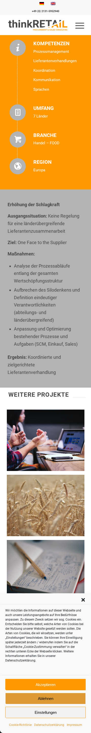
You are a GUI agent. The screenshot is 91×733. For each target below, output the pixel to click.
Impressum (74, 725)
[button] (83, 599)
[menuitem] (77, 25)
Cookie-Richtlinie (20, 725)
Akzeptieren (45, 684)
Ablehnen (45, 698)
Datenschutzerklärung (49, 725)
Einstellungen (46, 712)
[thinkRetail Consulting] (38, 25)
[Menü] (77, 25)
